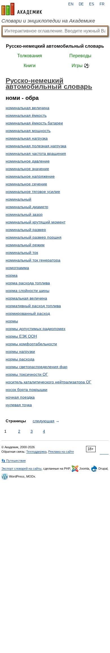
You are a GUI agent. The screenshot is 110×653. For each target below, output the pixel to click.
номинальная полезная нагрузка (36, 146)
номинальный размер (26, 229)
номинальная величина (27, 107)
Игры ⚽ (80, 65)
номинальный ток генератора (33, 260)
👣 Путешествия (13, 460)
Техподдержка (36, 451)
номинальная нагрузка (27, 138)
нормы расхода (20, 359)
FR (102, 4)
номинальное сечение (26, 184)
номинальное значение (27, 168)
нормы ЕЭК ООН (21, 336)
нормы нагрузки (20, 351)
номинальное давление (28, 161)
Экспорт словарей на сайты (21, 468)
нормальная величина (26, 298)
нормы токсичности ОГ (27, 374)
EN (70, 4)
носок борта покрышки (26, 389)
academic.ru (21, 9)
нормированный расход (28, 313)
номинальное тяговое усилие (33, 191)
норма (11, 275)
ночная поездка (20, 397)
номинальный (18, 199)
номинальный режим (25, 245)
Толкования (29, 55)
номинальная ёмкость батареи (34, 123)
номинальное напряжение (30, 176)
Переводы (80, 55)
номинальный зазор (24, 214)
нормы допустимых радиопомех (35, 328)
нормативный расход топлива (33, 306)
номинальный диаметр (27, 207)
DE (81, 4)
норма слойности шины (27, 290)
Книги (30, 65)
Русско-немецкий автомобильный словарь (55, 46)
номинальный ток (22, 252)
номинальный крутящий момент (35, 222)
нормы (12, 321)
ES (91, 4)
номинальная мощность (28, 130)
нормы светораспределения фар (36, 366)
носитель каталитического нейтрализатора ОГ (48, 382)
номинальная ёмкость (26, 115)
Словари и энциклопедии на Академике (48, 21)
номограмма (17, 267)
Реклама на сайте (61, 451)
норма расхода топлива (28, 283)
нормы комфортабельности (31, 344)
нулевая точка (19, 405)
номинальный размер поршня (33, 237)
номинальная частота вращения (36, 153)
